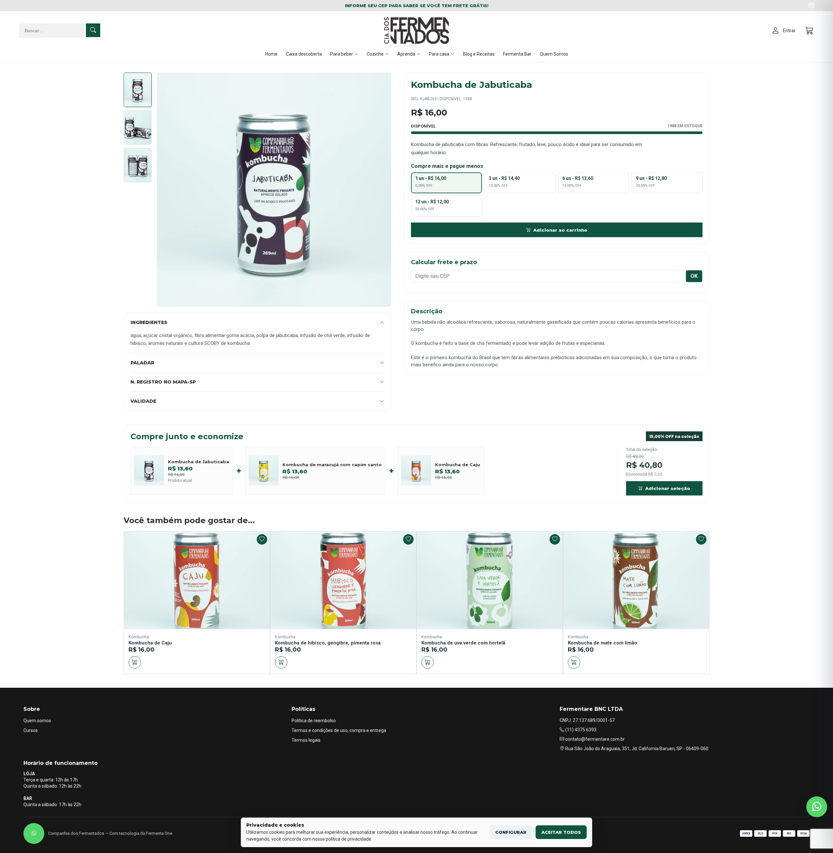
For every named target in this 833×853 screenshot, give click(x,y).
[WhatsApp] (33, 833)
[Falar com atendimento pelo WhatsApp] (816, 806)
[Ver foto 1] (138, 90)
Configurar (510, 832)
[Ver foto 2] (138, 127)
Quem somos (37, 720)
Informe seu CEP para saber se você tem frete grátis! (416, 5)
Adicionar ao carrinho (560, 230)
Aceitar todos (561, 832)
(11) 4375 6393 (580, 729)
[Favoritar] (262, 539)
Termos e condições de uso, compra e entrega (339, 730)
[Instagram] (811, 5)
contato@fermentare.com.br (594, 739)
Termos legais (306, 740)
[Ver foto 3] (138, 165)
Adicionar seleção (667, 488)
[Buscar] (93, 30)
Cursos (30, 730)
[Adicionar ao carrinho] (135, 662)
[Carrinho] (809, 30)
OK (694, 276)
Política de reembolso (314, 720)
